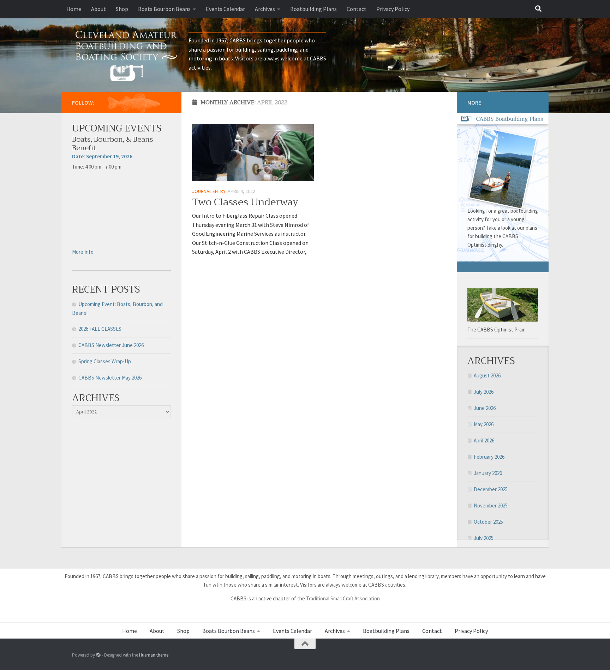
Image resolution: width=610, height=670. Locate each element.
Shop (122, 8)
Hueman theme (153, 655)
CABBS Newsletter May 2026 (110, 377)
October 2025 (488, 521)
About (98, 8)
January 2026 (488, 473)
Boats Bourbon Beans (164, 8)
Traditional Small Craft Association (343, 598)
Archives (265, 8)
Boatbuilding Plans (313, 8)
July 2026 (484, 391)
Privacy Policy (392, 8)
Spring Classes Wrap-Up (104, 361)
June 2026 (485, 408)
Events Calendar (225, 8)
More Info (83, 251)
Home (73, 8)
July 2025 (484, 538)
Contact (356, 8)
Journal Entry (209, 191)
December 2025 (491, 489)
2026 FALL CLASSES (99, 328)
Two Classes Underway (245, 202)
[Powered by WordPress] (98, 655)
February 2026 (489, 456)
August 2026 (487, 375)
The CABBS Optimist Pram (496, 329)
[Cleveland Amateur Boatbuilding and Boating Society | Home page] (126, 54)
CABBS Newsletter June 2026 (111, 345)
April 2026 (484, 440)
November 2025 (491, 505)
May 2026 (484, 424)
